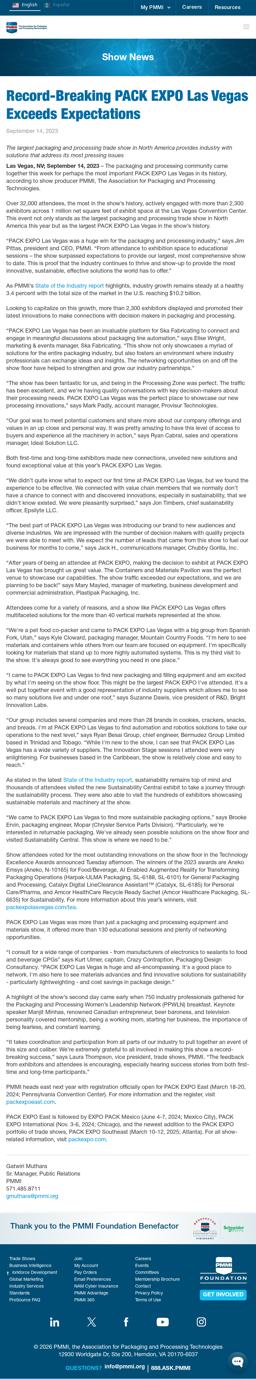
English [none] (29, 4)
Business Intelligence (30, 1266)
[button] (155, 7)
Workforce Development (33, 1273)
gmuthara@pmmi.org (32, 1197)
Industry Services (26, 1286)
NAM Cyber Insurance (96, 1286)
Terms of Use (148, 1300)
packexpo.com (87, 1140)
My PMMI (152, 8)
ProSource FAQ (24, 1300)
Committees (147, 1273)
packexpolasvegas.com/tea (41, 908)
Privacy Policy (149, 1293)
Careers (192, 7)
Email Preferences (92, 1280)
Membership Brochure (157, 1280)
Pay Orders (85, 1273)
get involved (223, 1295)
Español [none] (61, 4)
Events (142, 1266)
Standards (19, 1293)
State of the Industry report (69, 286)
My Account (86, 1266)
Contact (143, 1286)
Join (78, 1259)
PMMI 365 (84, 1300)
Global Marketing (26, 1280)
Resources (228, 8)
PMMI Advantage (91, 1293)
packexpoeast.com (30, 1102)
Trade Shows (22, 1259)
